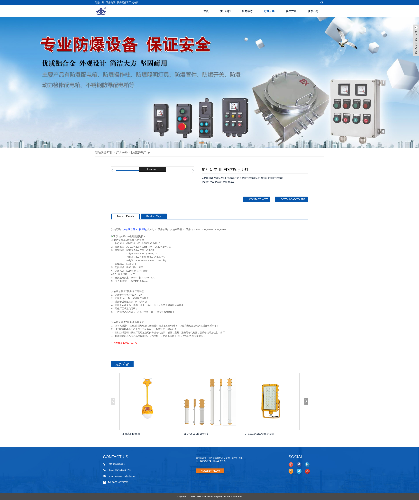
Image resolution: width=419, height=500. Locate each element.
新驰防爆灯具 (104, 152)
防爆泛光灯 (138, 152)
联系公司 (313, 11)
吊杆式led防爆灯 (131, 433)
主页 (206, 11)
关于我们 (225, 11)
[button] (97, 83)
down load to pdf (293, 199)
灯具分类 (269, 11)
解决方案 (291, 11)
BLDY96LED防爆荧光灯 (196, 433)
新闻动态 (247, 11)
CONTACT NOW (258, 199)
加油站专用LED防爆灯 (134, 229)
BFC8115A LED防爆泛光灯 (259, 433)
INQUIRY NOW (210, 470)
